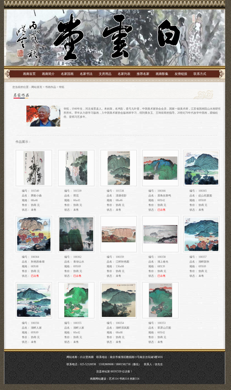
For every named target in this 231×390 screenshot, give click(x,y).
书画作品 (50, 87)
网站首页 (36, 87)
